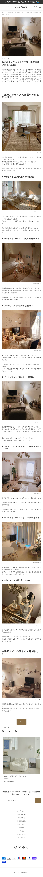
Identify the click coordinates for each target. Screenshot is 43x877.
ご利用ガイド (21, 811)
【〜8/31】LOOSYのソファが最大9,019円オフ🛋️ (21, 2)
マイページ (21, 837)
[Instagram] (15, 847)
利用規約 (21, 831)
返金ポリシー (21, 834)
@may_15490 (38, 421)
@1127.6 (39, 152)
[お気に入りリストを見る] (35, 7)
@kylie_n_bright (37, 211)
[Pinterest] (23, 847)
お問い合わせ (21, 824)
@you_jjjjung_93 (37, 283)
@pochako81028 (37, 562)
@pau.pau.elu (37, 493)
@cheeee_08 (38, 699)
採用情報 (21, 827)
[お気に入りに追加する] (37, 738)
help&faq (21, 818)
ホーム (4, 12)
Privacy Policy (21, 814)
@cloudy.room (37, 350)
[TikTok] (27, 847)
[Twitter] (19, 847)
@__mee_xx (38, 625)
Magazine (11, 12)
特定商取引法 (21, 821)
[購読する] (38, 800)
